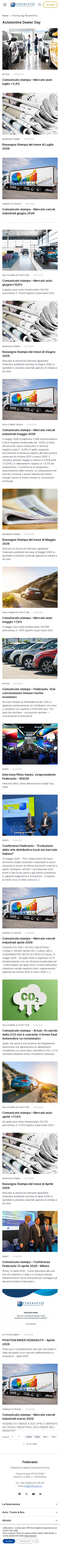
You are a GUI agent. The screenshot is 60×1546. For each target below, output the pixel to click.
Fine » (54, 1437)
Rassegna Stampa (11, 139)
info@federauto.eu (32, 1486)
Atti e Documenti (11, 1335)
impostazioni (30, 1535)
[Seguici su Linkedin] (40, 1494)
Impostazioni (24, 1541)
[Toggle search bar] (39, 4)
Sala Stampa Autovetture (15, 275)
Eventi (5, 769)
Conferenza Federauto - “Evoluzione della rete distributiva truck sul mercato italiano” (29, 849)
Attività (6, 1520)
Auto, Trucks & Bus (13, 1512)
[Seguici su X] (26, 1494)
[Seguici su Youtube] (33, 1494)
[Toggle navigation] (4, 4)
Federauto (30, 1462)
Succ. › (46, 1437)
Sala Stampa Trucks (12, 424)
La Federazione (11, 1504)
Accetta (9, 1541)
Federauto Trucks (11, 204)
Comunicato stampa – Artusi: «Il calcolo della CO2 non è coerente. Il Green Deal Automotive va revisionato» (30, 1034)
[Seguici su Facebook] (19, 1494)
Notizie (5, 74)
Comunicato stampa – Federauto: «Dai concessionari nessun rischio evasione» (28, 693)
